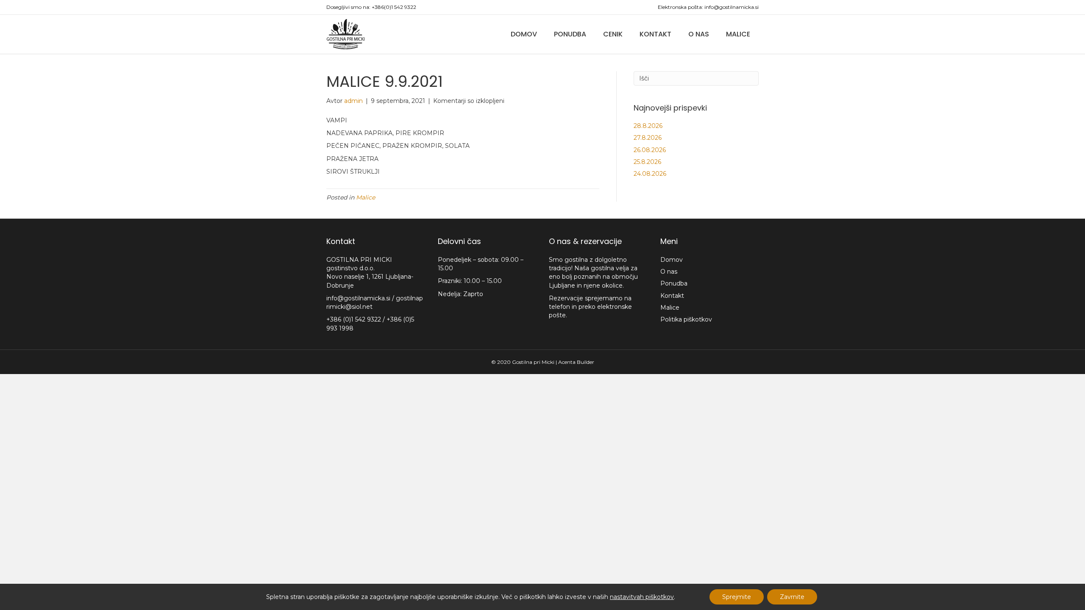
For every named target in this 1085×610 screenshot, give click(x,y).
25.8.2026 (647, 162)
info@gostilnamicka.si (731, 7)
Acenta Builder (576, 362)
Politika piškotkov (686, 319)
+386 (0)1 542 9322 (354, 319)
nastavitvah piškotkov (642, 597)
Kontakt (655, 34)
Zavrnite (792, 597)
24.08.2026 (650, 173)
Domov (524, 34)
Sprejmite (736, 597)
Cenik (613, 34)
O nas (698, 34)
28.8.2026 (648, 126)
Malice (738, 34)
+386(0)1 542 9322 (394, 7)
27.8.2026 (648, 137)
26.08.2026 (650, 150)
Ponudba (570, 34)
